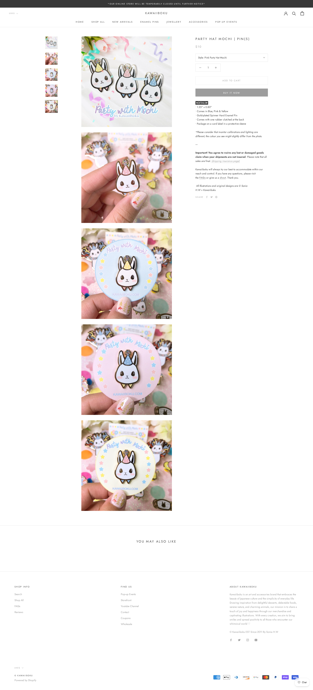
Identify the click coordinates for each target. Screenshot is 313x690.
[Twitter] (211, 197)
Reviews (18, 612)
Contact (125, 612)
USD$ (12, 13)
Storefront (126, 600)
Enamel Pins (149, 22)
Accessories (198, 22)
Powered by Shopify (25, 680)
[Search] (294, 13)
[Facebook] (207, 197)
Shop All (98, 22)
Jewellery (173, 22)
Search (18, 594)
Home (80, 22)
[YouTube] (256, 640)
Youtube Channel (130, 606)
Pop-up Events (226, 22)
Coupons (126, 618)
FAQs (202, 177)
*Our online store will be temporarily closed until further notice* (156, 3)
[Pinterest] (216, 197)
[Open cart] (302, 13)
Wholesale (126, 624)
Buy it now (231, 93)
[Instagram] (247, 640)
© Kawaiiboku (23, 675)
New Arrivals (122, 22)
